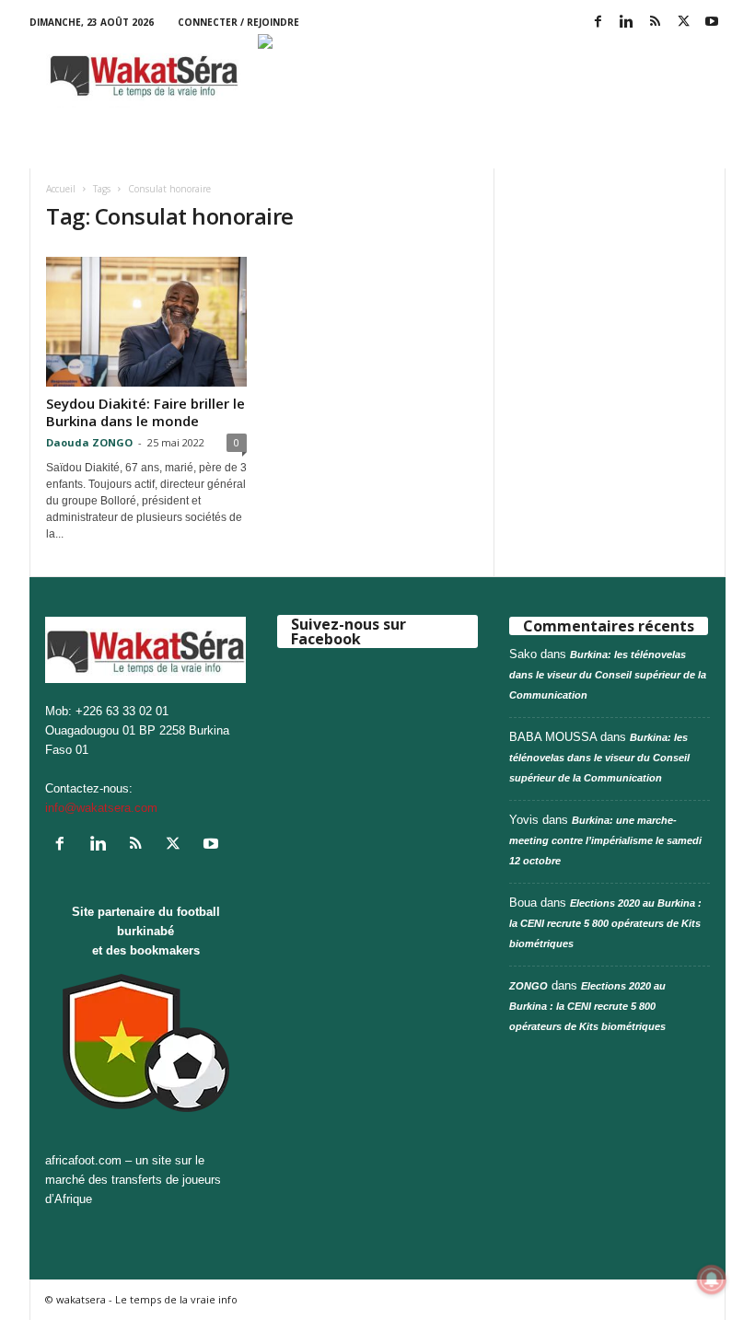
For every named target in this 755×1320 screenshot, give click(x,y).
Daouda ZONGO (89, 442)
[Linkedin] (626, 22)
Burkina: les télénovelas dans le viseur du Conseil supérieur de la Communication (607, 675)
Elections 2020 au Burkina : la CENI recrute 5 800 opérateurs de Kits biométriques (605, 923)
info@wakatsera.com (101, 808)
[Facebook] (598, 22)
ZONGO (528, 985)
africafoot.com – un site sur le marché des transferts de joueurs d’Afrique (133, 1179)
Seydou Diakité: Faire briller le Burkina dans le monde (145, 412)
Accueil (61, 188)
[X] (683, 22)
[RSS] (655, 22)
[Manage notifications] (711, 1279)
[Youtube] (712, 22)
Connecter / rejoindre (238, 22)
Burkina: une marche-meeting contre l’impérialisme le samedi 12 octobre (605, 840)
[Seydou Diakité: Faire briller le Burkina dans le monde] (146, 322)
